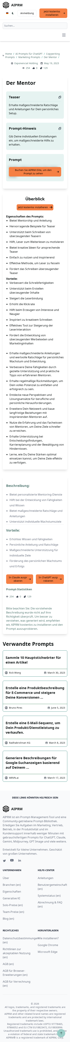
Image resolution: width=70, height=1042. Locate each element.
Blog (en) (8, 918)
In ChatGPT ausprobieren (48, 579)
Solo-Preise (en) (13, 905)
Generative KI (11, 898)
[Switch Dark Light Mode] (13, 13)
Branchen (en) (12, 885)
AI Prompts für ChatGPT (29, 53)
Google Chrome (48, 945)
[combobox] (35, 26)
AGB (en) (8, 964)
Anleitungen (45, 878)
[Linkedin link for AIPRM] (20, 861)
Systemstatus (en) (49, 895)
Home (9, 53)
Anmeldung (27, 13)
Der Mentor (51, 57)
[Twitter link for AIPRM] (4, 860)
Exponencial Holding (26, 63)
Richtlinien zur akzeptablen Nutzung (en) (16, 953)
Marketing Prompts (29, 57)
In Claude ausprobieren (18, 579)
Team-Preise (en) (13, 912)
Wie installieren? (48, 938)
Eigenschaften (12, 891)
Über (6, 878)
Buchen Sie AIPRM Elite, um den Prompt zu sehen (33, 171)
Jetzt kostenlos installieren (52, 13)
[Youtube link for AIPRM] (12, 861)
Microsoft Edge (47, 952)
